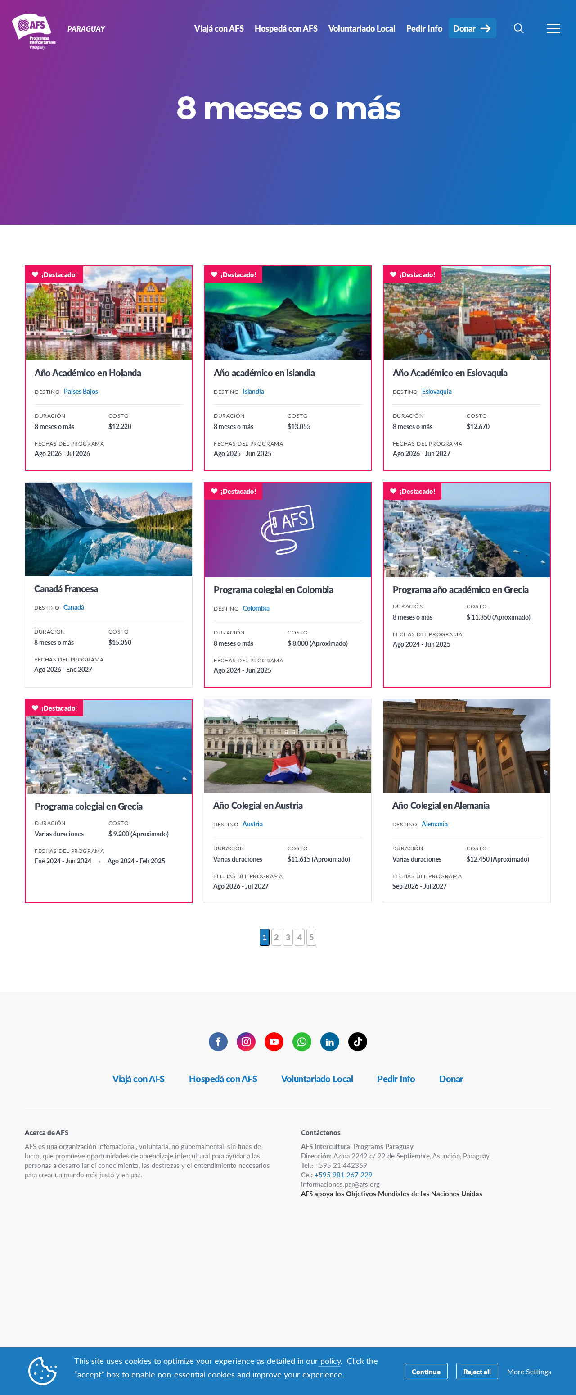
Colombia (256, 607)
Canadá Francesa (66, 588)
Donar (451, 1078)
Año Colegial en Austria (258, 805)
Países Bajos (81, 391)
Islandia (253, 391)
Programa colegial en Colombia (273, 589)
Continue (426, 1371)
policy (329, 1360)
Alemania (435, 823)
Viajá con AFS (138, 1078)
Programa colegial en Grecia (89, 806)
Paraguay (39, 30)
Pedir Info (396, 1078)
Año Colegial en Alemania (441, 805)
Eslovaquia (437, 391)
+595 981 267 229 (344, 1174)
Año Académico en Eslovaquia (450, 372)
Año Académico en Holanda (88, 372)
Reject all (477, 1371)
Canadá (73, 606)
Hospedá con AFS (223, 1078)
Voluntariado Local (317, 1078)
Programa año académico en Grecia (461, 589)
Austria (253, 823)
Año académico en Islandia (264, 372)
